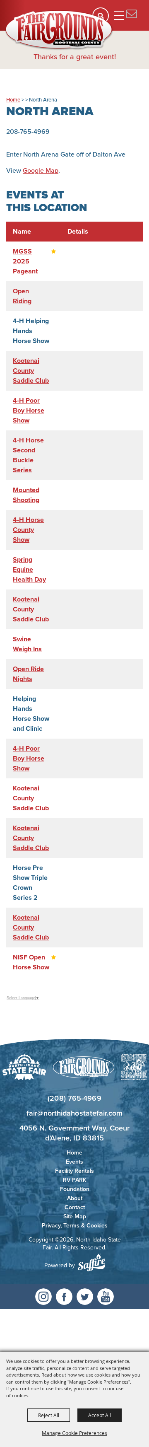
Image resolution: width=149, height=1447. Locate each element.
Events (74, 1161)
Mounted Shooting (26, 495)
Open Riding (22, 296)
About (74, 1198)
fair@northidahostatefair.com (74, 1113)
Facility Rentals (74, 1171)
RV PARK (75, 1180)
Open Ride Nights (28, 674)
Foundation (74, 1189)
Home (13, 100)
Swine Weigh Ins (27, 644)
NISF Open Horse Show (31, 962)
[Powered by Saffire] (91, 1262)
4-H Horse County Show (28, 529)
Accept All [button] (99, 1415)
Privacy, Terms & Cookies (75, 1225)
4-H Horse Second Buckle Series (28, 455)
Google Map (40, 170)
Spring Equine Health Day (29, 569)
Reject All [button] (48, 1415)
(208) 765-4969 (74, 1098)
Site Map (74, 1216)
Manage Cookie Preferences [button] (74, 1433)
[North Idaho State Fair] (59, 30)
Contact (75, 1207)
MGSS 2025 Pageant (25, 261)
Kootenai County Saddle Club (31, 370)
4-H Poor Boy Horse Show (28, 410)
